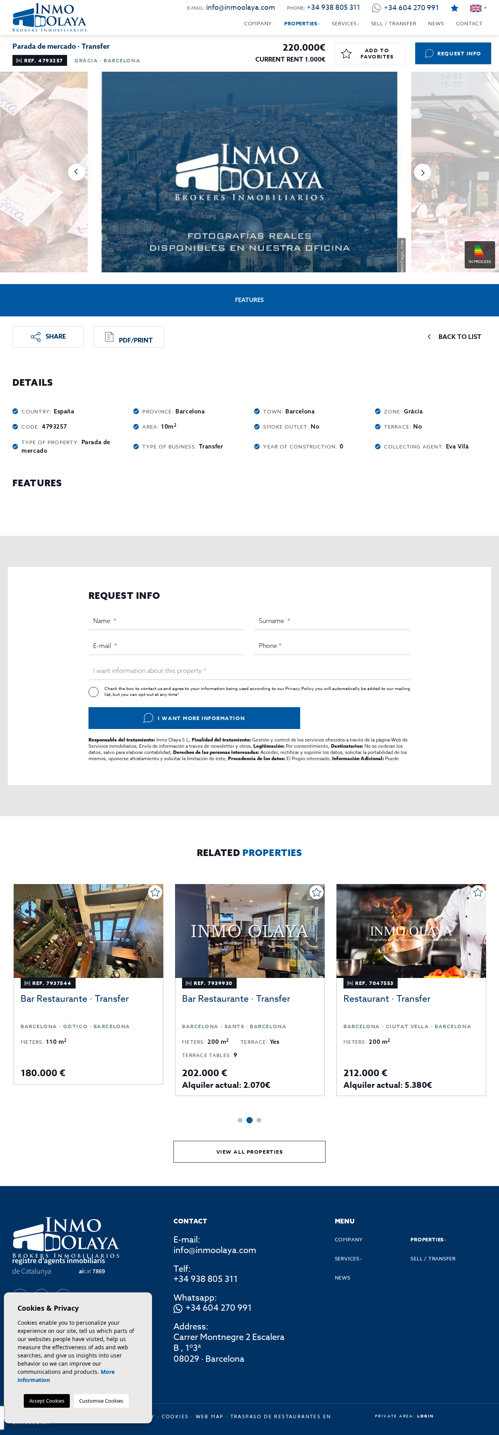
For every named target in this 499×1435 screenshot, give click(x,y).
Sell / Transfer (393, 23)
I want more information (201, 718)
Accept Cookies (46, 1400)
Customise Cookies (101, 1400)
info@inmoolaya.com (240, 7)
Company (258, 23)
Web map (210, 1416)
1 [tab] (240, 1120)
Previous (76, 172)
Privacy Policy (300, 688)
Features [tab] (249, 300)
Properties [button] (300, 23)
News (436, 23)
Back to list (460, 337)
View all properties (249, 1151)
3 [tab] (258, 1120)
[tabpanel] (88, 990)
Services (344, 23)
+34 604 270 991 (219, 1308)
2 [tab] (248, 1120)
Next (422, 172)
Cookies (175, 1416)
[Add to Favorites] (155, 892)
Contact (469, 23)
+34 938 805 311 (333, 7)
